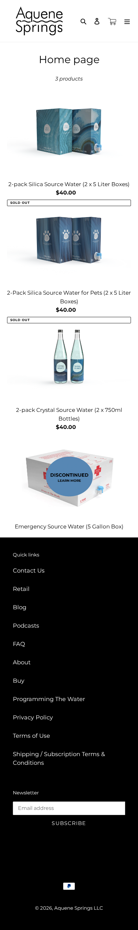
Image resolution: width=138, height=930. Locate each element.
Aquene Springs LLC (78, 908)
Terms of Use (31, 735)
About (21, 662)
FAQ (19, 644)
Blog (19, 607)
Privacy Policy (33, 717)
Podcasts (26, 625)
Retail (21, 589)
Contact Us (29, 570)
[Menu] (127, 20)
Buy (18, 680)
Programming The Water (49, 699)
